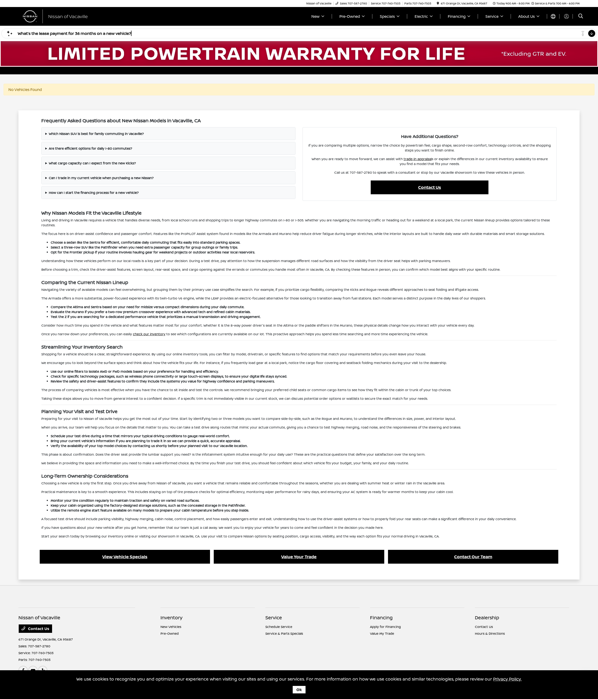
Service (273, 617)
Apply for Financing (385, 626)
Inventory (171, 617)
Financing (381, 617)
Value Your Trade (299, 556)
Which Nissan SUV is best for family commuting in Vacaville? (96, 133)
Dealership (487, 617)
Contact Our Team (473, 556)
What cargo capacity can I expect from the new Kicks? (92, 163)
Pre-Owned (169, 633)
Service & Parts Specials (284, 633)
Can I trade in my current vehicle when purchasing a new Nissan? (101, 178)
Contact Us (429, 187)
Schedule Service (278, 626)
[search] (580, 16)
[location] (438, 3)
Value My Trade (382, 633)
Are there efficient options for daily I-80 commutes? (90, 148)
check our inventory (149, 334)
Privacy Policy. (507, 679)
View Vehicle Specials (124, 556)
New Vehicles (170, 626)
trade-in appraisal (418, 159)
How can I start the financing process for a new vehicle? (94, 192)
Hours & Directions (490, 633)
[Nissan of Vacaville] (58, 15)
